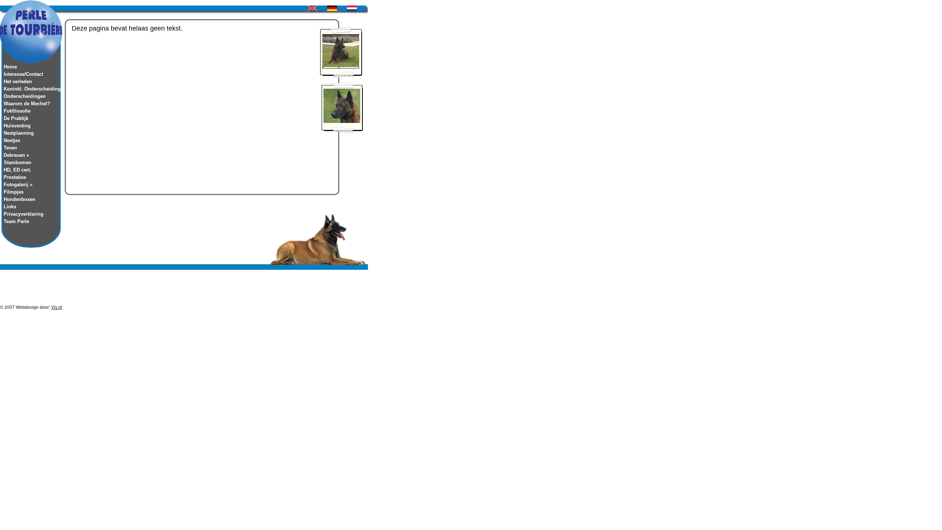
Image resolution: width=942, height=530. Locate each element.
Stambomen (17, 162)
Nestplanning (19, 133)
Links (10, 206)
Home (10, 67)
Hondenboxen (19, 199)
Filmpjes (14, 192)
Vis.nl (56, 307)
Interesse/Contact (23, 74)
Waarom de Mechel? (27, 103)
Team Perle (16, 221)
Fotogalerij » (18, 184)
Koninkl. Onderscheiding (31, 89)
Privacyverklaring (23, 214)
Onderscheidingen (25, 96)
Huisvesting (17, 125)
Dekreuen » (16, 155)
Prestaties (15, 177)
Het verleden (18, 81)
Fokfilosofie (17, 111)
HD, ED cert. (17, 170)
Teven (10, 148)
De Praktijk (16, 118)
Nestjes (12, 140)
